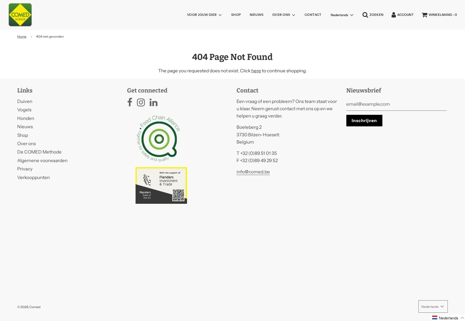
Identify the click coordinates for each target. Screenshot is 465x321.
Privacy (25, 169)
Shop (236, 15)
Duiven (24, 101)
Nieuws (257, 15)
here (256, 70)
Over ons (26, 143)
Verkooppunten (33, 177)
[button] (448, 318)
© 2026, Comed (28, 307)
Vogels (24, 109)
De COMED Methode (39, 152)
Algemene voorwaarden (42, 160)
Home (21, 36)
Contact (313, 15)
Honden (25, 118)
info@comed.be (253, 171)
